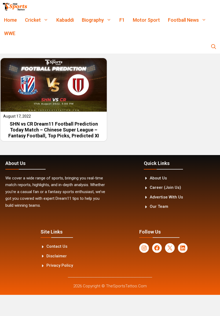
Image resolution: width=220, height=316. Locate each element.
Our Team (159, 206)
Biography (93, 20)
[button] (213, 47)
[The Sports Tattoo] (15, 6)
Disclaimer (56, 256)
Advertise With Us (166, 197)
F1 (122, 20)
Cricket (33, 20)
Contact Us (56, 246)
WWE (9, 33)
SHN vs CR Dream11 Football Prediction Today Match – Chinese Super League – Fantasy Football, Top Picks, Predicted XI (53, 129)
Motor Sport (146, 20)
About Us (158, 178)
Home (10, 20)
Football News (183, 20)
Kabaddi (65, 20)
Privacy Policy (59, 265)
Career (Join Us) (165, 187)
